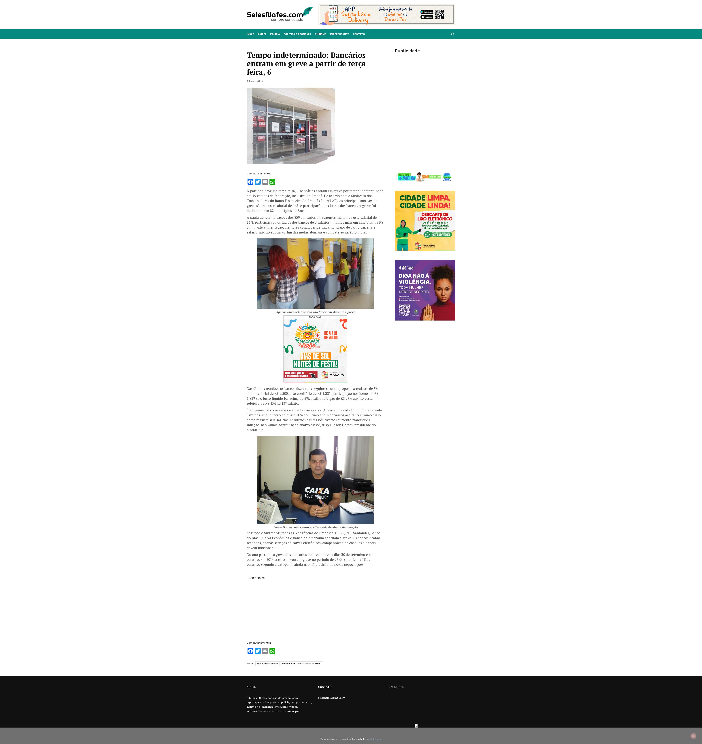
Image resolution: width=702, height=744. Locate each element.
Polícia (275, 34)
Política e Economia (297, 34)
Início (250, 34)
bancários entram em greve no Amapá (302, 664)
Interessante (339, 34)
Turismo (321, 34)
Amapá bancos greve (267, 664)
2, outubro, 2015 (255, 81)
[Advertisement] (315, 612)
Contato (359, 34)
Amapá (262, 34)
